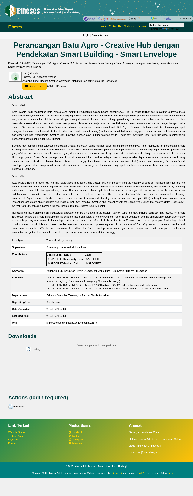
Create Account (100, 35)
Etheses (15, 27)
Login (86, 35)
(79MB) (42, 86)
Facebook (77, 432)
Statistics (129, 26)
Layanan (13, 439)
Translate (174, 28)
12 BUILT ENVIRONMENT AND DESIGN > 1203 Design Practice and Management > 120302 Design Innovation (107, 288)
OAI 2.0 (141, 473)
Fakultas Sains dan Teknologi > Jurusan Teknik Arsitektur (77, 295)
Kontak (12, 443)
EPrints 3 (117, 473)
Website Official (17, 432)
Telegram (76, 443)
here (170, 473)
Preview (61, 86)
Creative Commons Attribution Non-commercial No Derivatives (83, 80)
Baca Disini (36, 86)
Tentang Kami (15, 436)
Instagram (77, 439)
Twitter (75, 436)
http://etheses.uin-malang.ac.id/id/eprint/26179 (71, 322)
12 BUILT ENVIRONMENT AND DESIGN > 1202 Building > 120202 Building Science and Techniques (101, 285)
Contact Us (115, 26)
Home (103, 26)
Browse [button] (142, 26)
